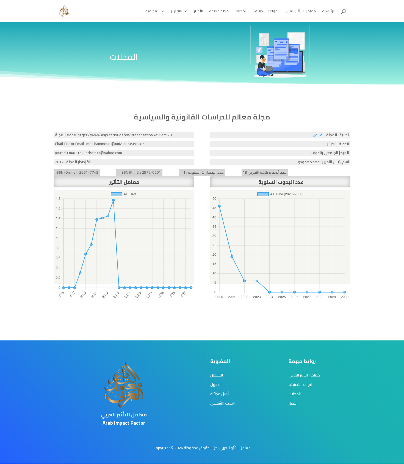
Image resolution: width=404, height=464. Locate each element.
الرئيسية (328, 12)
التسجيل (216, 375)
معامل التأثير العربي (300, 12)
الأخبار (198, 12)
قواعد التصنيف (265, 12)
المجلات (241, 12)
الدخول (216, 384)
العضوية (152, 12)
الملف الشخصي (222, 403)
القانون (319, 134)
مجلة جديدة (219, 12)
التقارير (176, 12)
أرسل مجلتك (219, 393)
